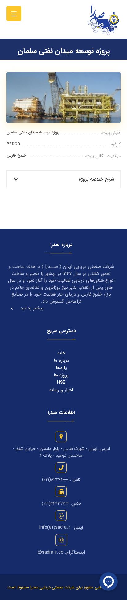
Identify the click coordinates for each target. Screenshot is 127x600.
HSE (61, 382)
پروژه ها (61, 375)
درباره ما (61, 360)
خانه (61, 353)
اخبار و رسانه (61, 390)
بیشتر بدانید (31, 308)
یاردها (61, 368)
